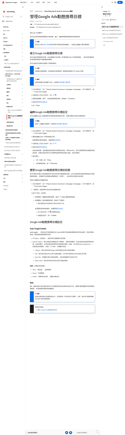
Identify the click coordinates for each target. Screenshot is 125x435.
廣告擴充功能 (10, 126)
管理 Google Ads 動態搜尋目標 (15, 117)
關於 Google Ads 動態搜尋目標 (47, 310)
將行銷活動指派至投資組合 (12, 147)
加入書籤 (106, 19)
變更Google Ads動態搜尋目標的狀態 (112, 34)
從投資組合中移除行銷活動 (12, 150)
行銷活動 (9, 84)
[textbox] (12, 16)
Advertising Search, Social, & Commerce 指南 (58, 11)
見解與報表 (5, 174)
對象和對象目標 (10, 122)
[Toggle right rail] (102, 7)
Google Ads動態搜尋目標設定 (110, 38)
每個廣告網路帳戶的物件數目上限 (13, 166)
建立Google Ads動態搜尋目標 (110, 27)
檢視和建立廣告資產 (10, 158)
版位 (8, 103)
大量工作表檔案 (47, 44)
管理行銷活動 (7, 67)
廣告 (8, 95)
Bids (104, 45)
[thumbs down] (70, 432)
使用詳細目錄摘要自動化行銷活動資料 (13, 134)
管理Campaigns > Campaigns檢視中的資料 (12, 75)
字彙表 (5, 189)
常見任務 (5, 41)
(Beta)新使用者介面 (7, 45)
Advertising (38, 11)
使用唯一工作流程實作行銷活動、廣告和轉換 (13, 138)
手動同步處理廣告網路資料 (13, 143)
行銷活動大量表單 (64, 82)
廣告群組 (9, 88)
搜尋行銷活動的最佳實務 (9, 161)
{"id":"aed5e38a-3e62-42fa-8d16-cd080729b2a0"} (46, 24)
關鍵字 (8, 92)
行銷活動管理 (6, 52)
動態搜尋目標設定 (41, 102)
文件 (31, 11)
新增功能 (5, 27)
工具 (4, 178)
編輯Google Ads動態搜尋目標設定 (111, 30)
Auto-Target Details (108, 41)
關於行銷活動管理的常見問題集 (13, 170)
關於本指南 (6, 30)
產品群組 (9, 99)
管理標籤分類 (7, 154)
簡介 (4, 34)
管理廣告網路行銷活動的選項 (13, 71)
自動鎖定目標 (9, 106)
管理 (4, 182)
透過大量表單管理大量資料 (11, 130)
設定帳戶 (6, 60)
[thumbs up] (66, 432)
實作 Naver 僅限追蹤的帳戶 (11, 63)
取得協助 (5, 185)
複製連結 (114, 19)
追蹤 (4, 49)
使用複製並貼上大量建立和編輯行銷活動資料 (14, 80)
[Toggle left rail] (23, 7)
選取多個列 (56, 140)
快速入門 (5, 38)
